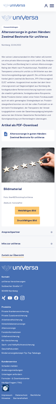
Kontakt (5, 386)
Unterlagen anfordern (12, 374)
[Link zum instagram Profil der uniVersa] (22, 298)
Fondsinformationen (11, 332)
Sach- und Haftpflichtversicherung (18, 344)
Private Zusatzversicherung (14, 315)
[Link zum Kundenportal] (44, 5)
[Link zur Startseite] (14, 5)
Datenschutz (21, 395)
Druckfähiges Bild (27, 220)
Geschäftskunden (10, 348)
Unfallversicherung (10, 336)
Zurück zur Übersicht (13, 255)
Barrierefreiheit (20, 398)
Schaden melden (10, 366)
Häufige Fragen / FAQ (12, 382)
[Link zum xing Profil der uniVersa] (4, 298)
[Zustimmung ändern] (6, 388)
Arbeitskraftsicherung (12, 319)
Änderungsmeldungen (12, 370)
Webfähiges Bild (27, 210)
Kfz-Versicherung (10, 340)
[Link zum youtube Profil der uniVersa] (10, 298)
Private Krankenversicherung (15, 311)
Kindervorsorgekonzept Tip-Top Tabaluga (21, 353)
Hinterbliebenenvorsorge (13, 323)
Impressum (7, 395)
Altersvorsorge (9, 328)
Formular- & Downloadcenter (16, 378)
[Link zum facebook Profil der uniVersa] (16, 298)
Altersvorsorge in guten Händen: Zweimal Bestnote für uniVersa (28, 135)
